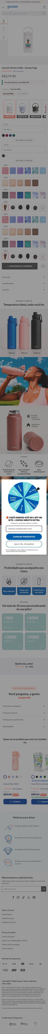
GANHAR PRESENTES (24, 537)
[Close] (44, 482)
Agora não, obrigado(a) (24, 544)
